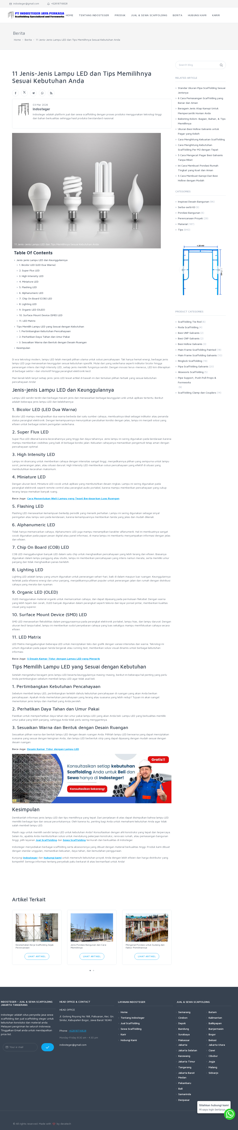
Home (17, 39)
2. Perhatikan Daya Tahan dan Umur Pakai (44, 336)
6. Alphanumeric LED (31, 292)
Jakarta (182, 1044)
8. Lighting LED (28, 304)
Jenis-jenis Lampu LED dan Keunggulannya (42, 260)
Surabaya (184, 1034)
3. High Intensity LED (31, 276)
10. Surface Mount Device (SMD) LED (40, 315)
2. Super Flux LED (29, 270)
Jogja (212, 1061)
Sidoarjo (213, 1072)
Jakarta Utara (217, 1044)
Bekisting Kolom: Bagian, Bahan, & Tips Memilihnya (202, 121)
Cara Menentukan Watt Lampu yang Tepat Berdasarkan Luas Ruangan (73, 498)
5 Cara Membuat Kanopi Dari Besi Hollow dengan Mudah (198, 178)
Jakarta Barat (186, 1072)
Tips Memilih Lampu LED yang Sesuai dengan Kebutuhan (50, 326)
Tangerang (184, 1067)
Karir (123, 1034)
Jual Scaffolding (46, 840)
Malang (213, 1067)
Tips (180, 229)
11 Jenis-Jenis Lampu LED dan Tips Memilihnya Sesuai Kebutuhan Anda (78, 39)
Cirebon (182, 1017)
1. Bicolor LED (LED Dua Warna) (37, 264)
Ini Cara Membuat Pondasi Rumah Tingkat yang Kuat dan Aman (198, 168)
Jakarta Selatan (187, 1050)
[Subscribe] (47, 1047)
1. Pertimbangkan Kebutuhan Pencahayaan (45, 331)
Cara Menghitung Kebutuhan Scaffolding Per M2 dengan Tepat (198, 147)
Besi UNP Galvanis (189, 332)
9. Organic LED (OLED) (32, 309)
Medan (182, 1077)
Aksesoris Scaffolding (191, 372)
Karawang (184, 1055)
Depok (182, 1023)
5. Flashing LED (28, 287)
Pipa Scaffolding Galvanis (193, 366)
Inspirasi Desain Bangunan (193, 201)
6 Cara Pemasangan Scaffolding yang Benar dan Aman (200, 100)
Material (183, 224)
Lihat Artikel (37, 956)
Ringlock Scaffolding (190, 360)
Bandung (183, 1028)
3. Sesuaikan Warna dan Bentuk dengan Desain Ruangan (53, 342)
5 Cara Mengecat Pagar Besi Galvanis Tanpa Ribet (200, 157)
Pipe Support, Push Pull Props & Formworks (197, 380)
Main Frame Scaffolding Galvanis (197, 355)
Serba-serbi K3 (186, 207)
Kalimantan (215, 1017)
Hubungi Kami (129, 1040)
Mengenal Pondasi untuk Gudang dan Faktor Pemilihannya (145, 946)
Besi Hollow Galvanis (190, 343)
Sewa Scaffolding (74, 840)
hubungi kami (53, 857)
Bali (180, 1088)
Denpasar (184, 1099)
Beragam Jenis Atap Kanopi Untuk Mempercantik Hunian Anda (198, 111)
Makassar (184, 1040)
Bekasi (212, 1040)
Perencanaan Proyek (190, 218)
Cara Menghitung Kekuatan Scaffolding (201, 139)
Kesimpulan (23, 347)
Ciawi (212, 1050)
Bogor (212, 1034)
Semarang (184, 1012)
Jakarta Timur (186, 1061)
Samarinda (184, 1094)
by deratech (63, 1123)
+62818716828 (58, 3)
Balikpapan (215, 1023)
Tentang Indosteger (132, 1017)
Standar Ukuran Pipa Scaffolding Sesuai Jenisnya (201, 90)
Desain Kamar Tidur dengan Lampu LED (53, 749)
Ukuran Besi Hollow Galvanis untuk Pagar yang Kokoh (198, 131)
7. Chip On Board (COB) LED (35, 298)
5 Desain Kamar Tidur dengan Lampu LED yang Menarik (63, 658)
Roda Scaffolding (188, 327)
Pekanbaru (184, 1083)
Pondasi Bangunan (189, 212)
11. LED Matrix (27, 320)
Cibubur (213, 1055)
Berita (28, 39)
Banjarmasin (216, 1028)
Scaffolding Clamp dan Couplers (197, 392)
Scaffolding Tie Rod (190, 321)
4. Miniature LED (28, 281)
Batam (213, 1012)
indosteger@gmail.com (25, 3)
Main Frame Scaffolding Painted (197, 349)
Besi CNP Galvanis (189, 338)
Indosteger (30, 857)
